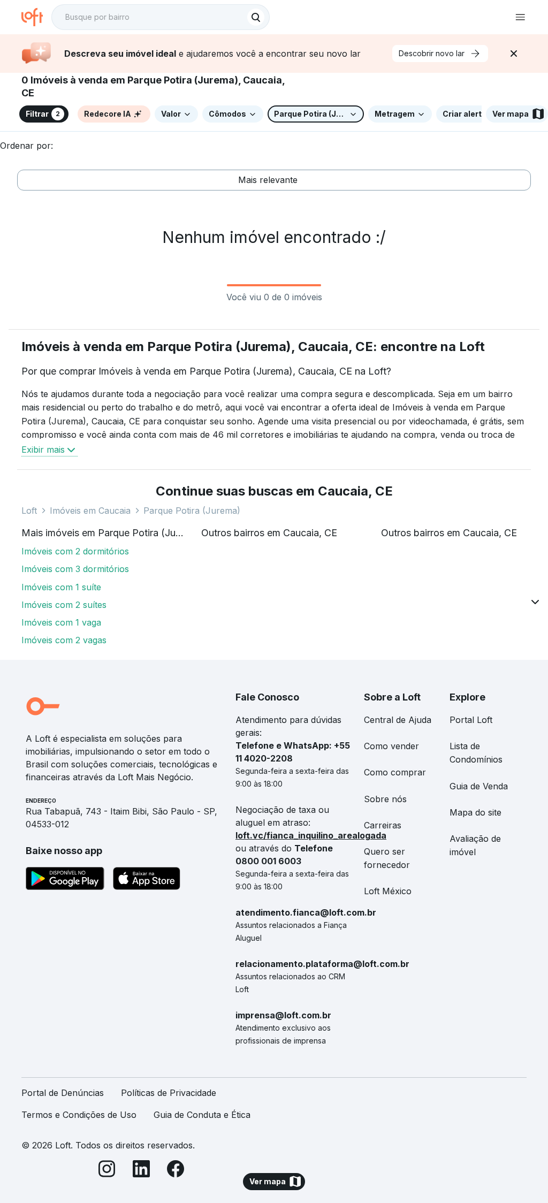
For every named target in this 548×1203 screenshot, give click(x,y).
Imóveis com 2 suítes (63, 604)
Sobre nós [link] (385, 799)
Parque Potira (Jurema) (191, 510)
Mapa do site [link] (475, 812)
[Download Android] (65, 880)
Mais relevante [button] (268, 179)
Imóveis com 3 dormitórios (75, 569)
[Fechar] (514, 53)
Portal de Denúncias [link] (62, 1092)
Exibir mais (43, 449)
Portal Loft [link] (471, 719)
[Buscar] (255, 17)
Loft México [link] (388, 891)
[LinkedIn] (141, 1170)
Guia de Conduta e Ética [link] (202, 1114)
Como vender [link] (391, 746)
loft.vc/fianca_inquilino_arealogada (310, 835)
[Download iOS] (146, 880)
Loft (29, 510)
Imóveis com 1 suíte (61, 587)
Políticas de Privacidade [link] (168, 1092)
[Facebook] (175, 1170)
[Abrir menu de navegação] (520, 17)
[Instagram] (107, 1170)
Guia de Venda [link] (479, 786)
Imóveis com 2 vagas (63, 640)
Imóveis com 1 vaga (61, 622)
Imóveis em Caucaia (90, 510)
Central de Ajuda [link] (397, 719)
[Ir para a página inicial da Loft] (36, 17)
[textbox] (160, 17)
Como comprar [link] (395, 772)
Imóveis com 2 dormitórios (75, 551)
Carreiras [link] (382, 825)
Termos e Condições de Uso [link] (78, 1114)
